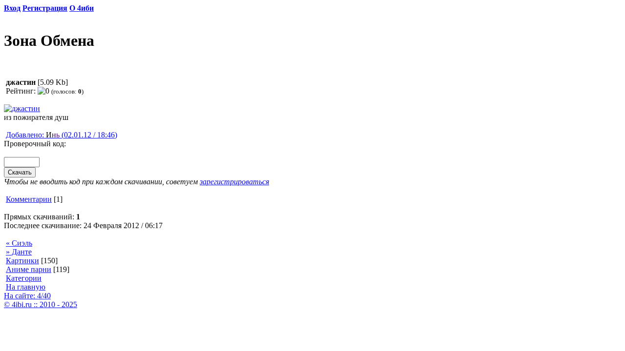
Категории (24, 278)
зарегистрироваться (234, 181)
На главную (25, 287)
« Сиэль (19, 243)
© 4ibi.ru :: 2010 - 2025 (40, 304)
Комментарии (29, 199)
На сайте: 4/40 (27, 296)
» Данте (19, 252)
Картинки (22, 260)
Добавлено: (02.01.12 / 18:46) (61, 135)
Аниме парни (28, 269)
